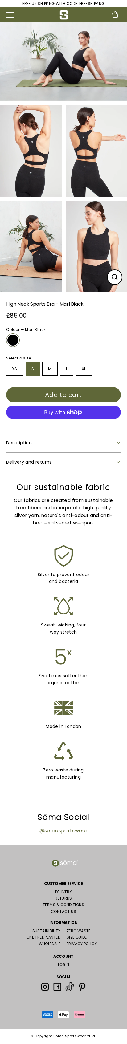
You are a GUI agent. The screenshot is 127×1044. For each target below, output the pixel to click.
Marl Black (13, 340)
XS (14, 369)
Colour (26, 329)
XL (84, 369)
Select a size (18, 358)
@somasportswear (63, 830)
